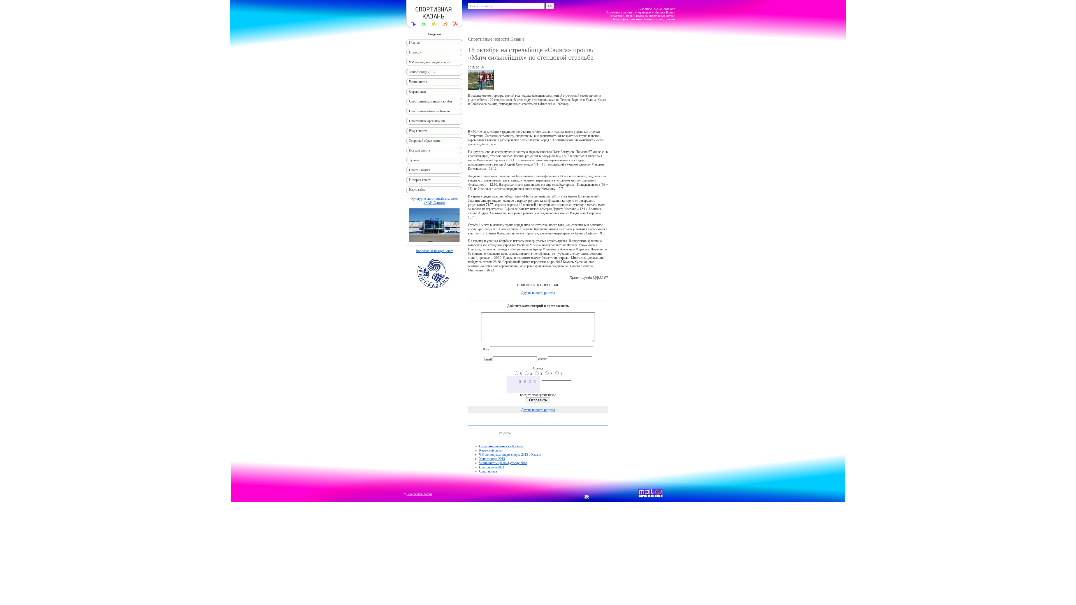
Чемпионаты (418, 82)
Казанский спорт (490, 450)
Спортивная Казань (419, 493)
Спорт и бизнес (419, 170)
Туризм (414, 160)
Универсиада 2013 (422, 72)
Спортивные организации (427, 121)
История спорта (420, 180)
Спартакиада (488, 471)
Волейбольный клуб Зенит (434, 251)
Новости (415, 52)
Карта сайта (417, 190)
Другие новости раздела (538, 293)
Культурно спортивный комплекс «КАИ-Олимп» (434, 201)
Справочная (417, 92)
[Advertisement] (538, 118)
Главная (414, 43)
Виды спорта (418, 131)
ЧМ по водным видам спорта (429, 62)
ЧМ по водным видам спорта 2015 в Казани (510, 455)
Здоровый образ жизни (425, 141)
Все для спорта (419, 150)
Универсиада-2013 (492, 459)
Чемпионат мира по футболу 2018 (503, 463)
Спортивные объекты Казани (429, 111)
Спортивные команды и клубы (430, 101)
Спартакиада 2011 (491, 467)
